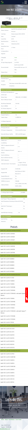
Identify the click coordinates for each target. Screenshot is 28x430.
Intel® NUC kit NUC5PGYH (7, 379)
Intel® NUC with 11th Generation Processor (11, 230)
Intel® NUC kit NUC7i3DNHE (8, 287)
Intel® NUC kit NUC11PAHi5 (8, 236)
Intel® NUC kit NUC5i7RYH (7, 376)
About (6, 419)
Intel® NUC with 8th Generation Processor (10, 255)
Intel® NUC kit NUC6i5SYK (7, 344)
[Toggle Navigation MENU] (25, 3)
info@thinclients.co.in (5, 429)
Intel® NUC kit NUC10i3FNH (8, 246)
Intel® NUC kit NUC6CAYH (7, 328)
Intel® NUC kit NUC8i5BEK (7, 268)
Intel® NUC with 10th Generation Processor (11, 243)
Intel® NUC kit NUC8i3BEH (7, 258)
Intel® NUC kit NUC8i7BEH (7, 271)
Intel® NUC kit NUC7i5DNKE (8, 304)
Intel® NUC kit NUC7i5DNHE (8, 301)
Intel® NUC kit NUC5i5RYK (7, 372)
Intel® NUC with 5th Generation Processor (10, 350)
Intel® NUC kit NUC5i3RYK (7, 363)
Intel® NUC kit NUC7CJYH (7, 277)
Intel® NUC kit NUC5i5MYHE (8, 366)
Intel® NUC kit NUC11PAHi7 (8, 240)
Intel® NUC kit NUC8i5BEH (7, 265)
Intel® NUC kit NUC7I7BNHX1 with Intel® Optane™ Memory (13, 294)
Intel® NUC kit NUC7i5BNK (7, 298)
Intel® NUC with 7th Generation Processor (10, 274)
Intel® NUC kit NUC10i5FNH (8, 249)
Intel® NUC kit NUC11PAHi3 (8, 233)
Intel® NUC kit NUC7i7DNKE (8, 319)
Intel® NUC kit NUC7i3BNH (7, 280)
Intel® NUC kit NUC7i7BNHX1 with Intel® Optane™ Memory (13, 312)
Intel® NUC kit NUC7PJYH (7, 322)
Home (2, 419)
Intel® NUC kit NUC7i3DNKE (8, 290)
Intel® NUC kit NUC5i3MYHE (8, 357)
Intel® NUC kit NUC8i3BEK (7, 262)
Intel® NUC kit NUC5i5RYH (7, 369)
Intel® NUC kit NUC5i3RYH (7, 360)
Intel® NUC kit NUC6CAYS (7, 331)
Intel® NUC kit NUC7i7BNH (7, 308)
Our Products (11, 419)
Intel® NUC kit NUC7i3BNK (7, 284)
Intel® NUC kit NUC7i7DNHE (8, 316)
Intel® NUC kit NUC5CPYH (7, 353)
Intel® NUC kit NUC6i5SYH (7, 341)
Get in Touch (18, 419)
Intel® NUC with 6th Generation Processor (10, 325)
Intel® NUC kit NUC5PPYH (7, 382)
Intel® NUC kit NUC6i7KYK (7, 347)
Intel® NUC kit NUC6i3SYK (7, 338)
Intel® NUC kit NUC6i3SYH (7, 335)
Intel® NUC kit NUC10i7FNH (8, 252)
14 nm (15, 57)
